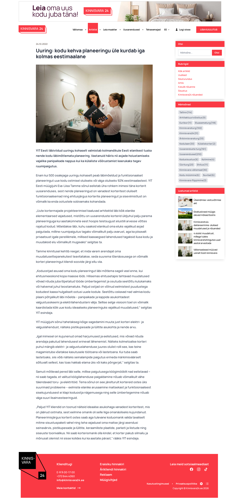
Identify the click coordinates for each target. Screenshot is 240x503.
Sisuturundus (185, 78)
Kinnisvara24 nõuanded (190, 94)
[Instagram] (199, 469)
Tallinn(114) (185, 112)
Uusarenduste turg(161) (192, 148)
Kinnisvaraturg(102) (190, 128)
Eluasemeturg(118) (205, 122)
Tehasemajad (153, 29)
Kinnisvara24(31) (188, 133)
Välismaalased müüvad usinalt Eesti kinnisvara (205, 251)
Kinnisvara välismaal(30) (193, 169)
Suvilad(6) (209, 175)
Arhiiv (181, 82)
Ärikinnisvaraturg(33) (191, 138)
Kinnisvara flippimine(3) (193, 180)
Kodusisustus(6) (188, 159)
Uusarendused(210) (190, 154)
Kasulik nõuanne (186, 86)
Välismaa (78, 29)
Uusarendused (131, 29)
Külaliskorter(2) (207, 143)
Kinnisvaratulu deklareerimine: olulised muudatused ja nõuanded (207, 225)
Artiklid (93, 29)
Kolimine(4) (208, 159)
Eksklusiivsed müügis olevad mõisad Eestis (204, 213)
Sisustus (182, 90)
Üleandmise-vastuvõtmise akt (207, 201)
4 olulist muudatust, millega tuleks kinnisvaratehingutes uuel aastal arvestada (207, 238)
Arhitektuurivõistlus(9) (192, 117)
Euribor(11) (185, 122)
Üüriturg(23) (186, 164)
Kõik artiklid (184, 71)
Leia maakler (110, 29)
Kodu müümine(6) (189, 175)
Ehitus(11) (202, 164)
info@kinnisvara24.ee (70, 480)
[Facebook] (191, 469)
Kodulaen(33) (186, 143)
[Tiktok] (206, 469)
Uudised (182, 75)
